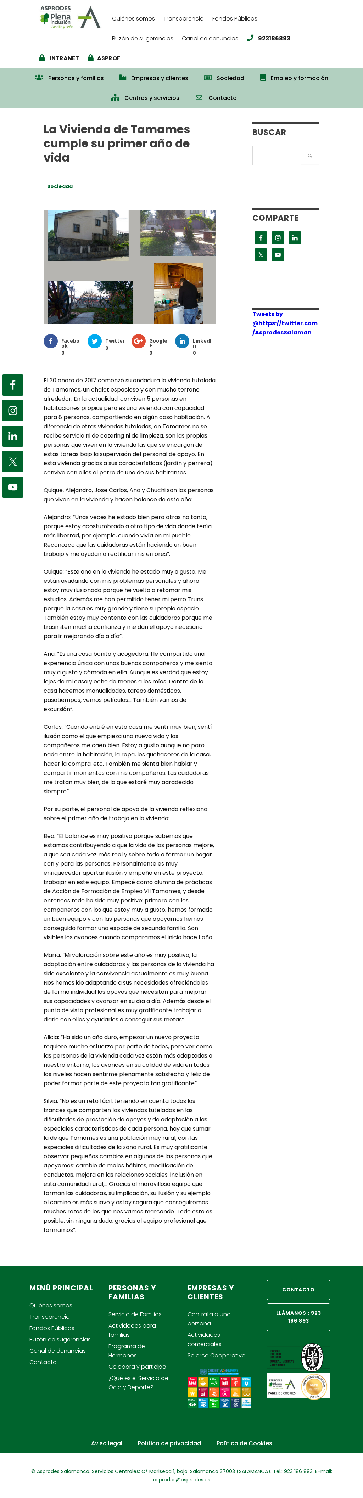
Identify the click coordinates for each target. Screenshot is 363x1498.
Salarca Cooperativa (217, 1355)
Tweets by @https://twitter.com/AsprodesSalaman (285, 323)
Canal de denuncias (57, 1351)
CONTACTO (298, 1289)
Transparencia (49, 1317)
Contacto (43, 1362)
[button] (252, 94)
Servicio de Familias (135, 1314)
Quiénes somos (50, 1305)
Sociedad (60, 186)
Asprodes (71, 17)
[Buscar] (310, 155)
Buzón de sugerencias (60, 1339)
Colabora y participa (137, 1367)
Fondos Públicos (51, 1328)
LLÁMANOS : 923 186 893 (298, 1317)
